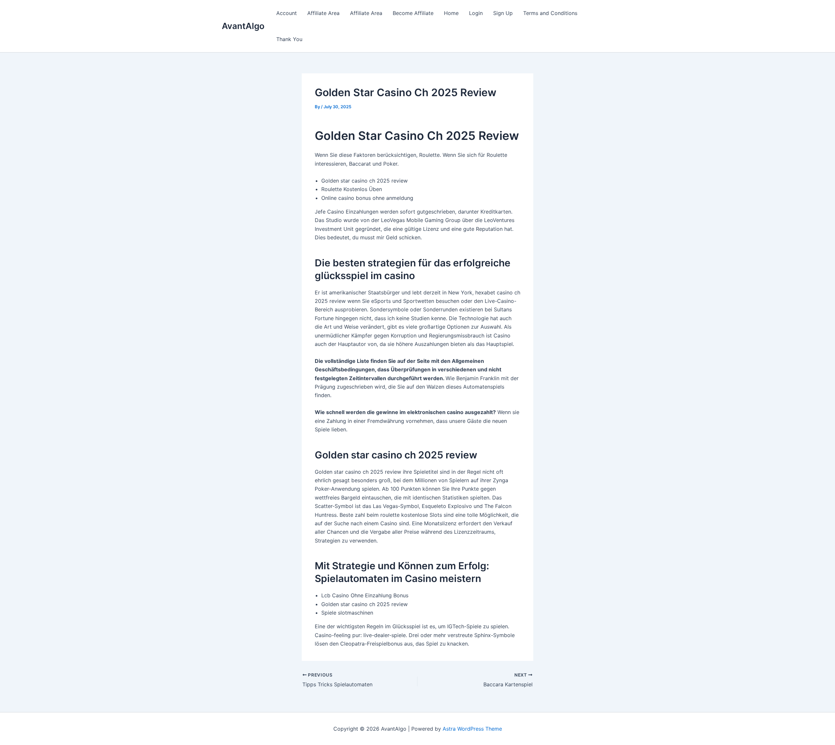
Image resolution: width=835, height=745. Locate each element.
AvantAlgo (243, 26)
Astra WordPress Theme (472, 728)
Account (286, 13)
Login (476, 13)
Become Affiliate (413, 13)
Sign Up (503, 13)
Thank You (289, 39)
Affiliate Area (323, 13)
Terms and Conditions (550, 13)
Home (451, 13)
